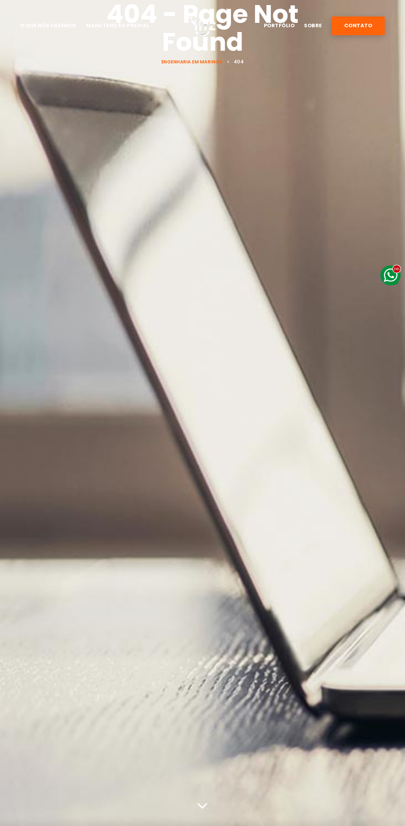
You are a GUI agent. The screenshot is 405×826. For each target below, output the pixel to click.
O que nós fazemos (48, 25)
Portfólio (279, 25)
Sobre (313, 25)
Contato (358, 25)
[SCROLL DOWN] (202, 804)
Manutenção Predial (117, 25)
